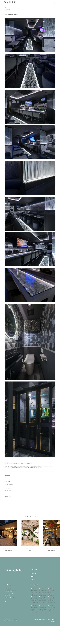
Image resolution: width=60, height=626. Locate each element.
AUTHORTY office (30, 549)
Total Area (8, 488)
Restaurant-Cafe (9, 550)
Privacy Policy (14, 620)
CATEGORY (7, 475)
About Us (33, 573)
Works (32, 576)
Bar (5, 7)
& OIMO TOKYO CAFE (8, 549)
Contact (33, 579)
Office (30, 550)
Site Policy (7, 620)
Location (7, 481)
